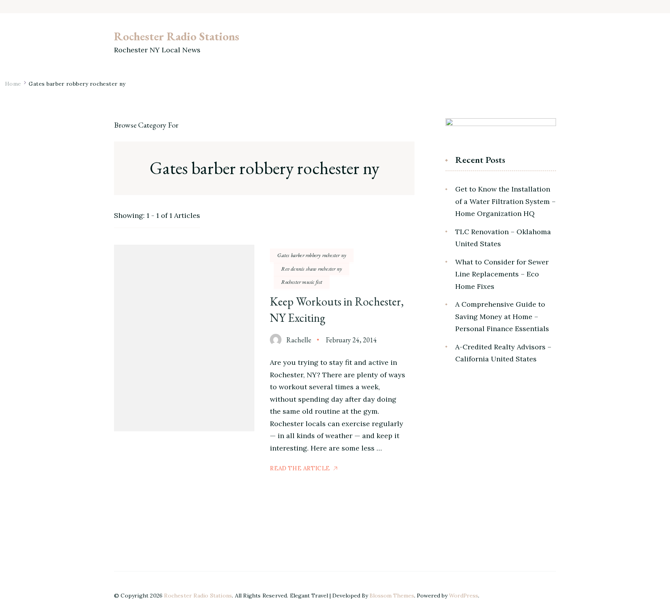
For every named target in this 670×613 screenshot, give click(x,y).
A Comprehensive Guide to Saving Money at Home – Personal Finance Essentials (502, 316)
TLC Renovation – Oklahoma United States (503, 238)
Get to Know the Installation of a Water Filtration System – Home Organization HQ (505, 201)
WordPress (463, 595)
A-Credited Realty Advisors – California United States (503, 353)
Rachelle (298, 339)
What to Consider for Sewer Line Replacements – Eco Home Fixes (502, 274)
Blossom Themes (392, 595)
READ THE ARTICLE (300, 468)
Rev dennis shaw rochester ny (311, 268)
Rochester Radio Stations (176, 36)
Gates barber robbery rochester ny (311, 255)
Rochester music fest (301, 281)
